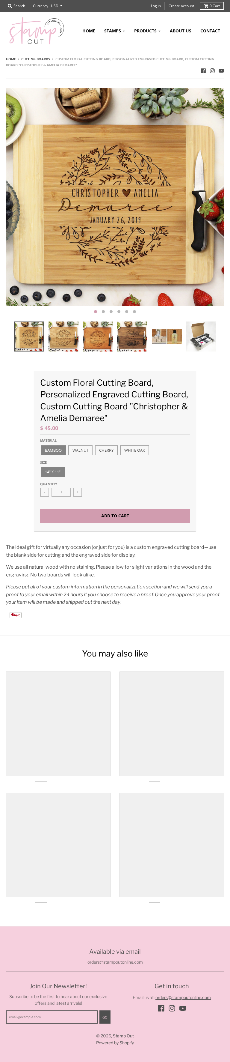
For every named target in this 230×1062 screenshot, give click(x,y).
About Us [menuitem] (180, 31)
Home (11, 59)
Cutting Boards (35, 59)
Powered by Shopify (115, 1042)
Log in (156, 5)
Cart (215, 5)
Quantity (48, 484)
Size (43, 462)
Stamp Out (123, 1035)
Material (48, 440)
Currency (40, 5)
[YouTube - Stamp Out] (221, 70)
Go (105, 1017)
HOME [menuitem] (88, 31)
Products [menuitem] (145, 31)
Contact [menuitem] (210, 31)
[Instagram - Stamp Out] (212, 70)
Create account (181, 5)
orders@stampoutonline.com (183, 997)
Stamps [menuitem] (112, 31)
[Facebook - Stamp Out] (203, 70)
